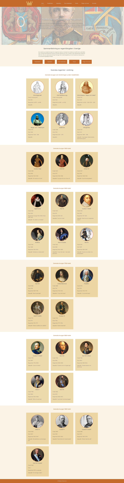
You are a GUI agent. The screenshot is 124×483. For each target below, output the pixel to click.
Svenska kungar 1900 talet (62, 409)
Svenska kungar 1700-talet (62, 263)
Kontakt (94, 3)
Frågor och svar (85, 3)
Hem (42, 3)
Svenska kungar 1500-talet (62, 148)
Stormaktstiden (68, 3)
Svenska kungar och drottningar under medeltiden (62, 75)
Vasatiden (58, 3)
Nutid (76, 3)
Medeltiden (50, 3)
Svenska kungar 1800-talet (62, 335)
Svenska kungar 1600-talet (62, 188)
